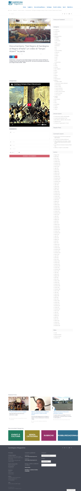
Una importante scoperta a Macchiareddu (61, 116)
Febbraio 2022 (57, 224)
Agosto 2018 (56, 291)
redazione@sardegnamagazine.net (31, 456)
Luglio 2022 (56, 216)
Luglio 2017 (56, 312)
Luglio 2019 (56, 272)
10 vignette (56, 29)
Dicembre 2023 (57, 193)
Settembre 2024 (57, 181)
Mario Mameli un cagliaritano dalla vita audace (62, 120)
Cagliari (29, 7)
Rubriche (69, 7)
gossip (55, 70)
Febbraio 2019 (56, 281)
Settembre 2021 (57, 233)
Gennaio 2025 (56, 175)
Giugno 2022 (56, 218)
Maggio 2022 (56, 219)
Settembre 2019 (57, 269)
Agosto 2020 (56, 254)
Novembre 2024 (57, 178)
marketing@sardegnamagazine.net (31, 460)
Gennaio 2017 (56, 322)
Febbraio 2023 (57, 204)
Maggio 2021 (56, 239)
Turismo (55, 109)
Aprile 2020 (56, 257)
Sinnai (56, 59)
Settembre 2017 (57, 309)
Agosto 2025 (56, 166)
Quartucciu (57, 52)
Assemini (56, 37)
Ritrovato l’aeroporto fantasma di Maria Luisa (63, 145)
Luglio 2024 (56, 184)
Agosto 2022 (56, 214)
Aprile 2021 (56, 241)
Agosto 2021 (56, 234)
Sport (64, 7)
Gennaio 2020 (56, 262)
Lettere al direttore (58, 88)
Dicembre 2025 (57, 161)
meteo (56, 97)
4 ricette (56, 33)
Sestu (56, 57)
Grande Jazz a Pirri (57, 121)
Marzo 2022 (56, 223)
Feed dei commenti (57, 336)
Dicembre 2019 (57, 264)
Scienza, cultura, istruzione (60, 91)
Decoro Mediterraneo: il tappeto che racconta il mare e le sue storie (40, 413)
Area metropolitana (39, 7)
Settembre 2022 (57, 213)
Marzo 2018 (56, 299)
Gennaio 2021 (56, 246)
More (27, 421)
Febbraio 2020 (57, 261)
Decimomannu (57, 40)
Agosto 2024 (56, 183)
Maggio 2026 (56, 155)
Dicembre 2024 (57, 176)
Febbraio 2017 (56, 320)
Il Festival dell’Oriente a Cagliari (17, 411)
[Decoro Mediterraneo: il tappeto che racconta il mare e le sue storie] (40, 403)
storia (55, 102)
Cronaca (55, 65)
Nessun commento (45, 54)
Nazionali (56, 75)
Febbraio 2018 (56, 300)
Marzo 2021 (56, 242)
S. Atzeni (11, 54)
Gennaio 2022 (56, 226)
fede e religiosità (57, 69)
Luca (55, 145)
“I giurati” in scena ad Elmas (63, 147)
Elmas (56, 42)
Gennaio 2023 (56, 206)
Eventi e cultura (57, 7)
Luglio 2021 (56, 236)
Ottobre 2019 (56, 267)
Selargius (56, 55)
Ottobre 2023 (56, 196)
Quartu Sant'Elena (58, 50)
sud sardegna (56, 104)
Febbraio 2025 (57, 173)
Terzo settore (57, 95)
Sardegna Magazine (16, 448)
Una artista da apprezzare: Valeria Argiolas (62, 137)
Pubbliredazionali (57, 79)
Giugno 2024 (56, 186)
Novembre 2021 (57, 229)
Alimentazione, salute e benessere (61, 83)
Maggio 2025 (56, 171)
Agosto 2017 (56, 310)
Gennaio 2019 (56, 282)
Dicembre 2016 (57, 324)
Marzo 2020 (56, 259)
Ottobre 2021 (56, 231)
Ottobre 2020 (57, 251)
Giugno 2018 (56, 294)
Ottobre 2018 (56, 287)
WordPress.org (57, 338)
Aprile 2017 (56, 317)
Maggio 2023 (56, 201)
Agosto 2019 (56, 271)
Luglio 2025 (56, 168)
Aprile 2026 (56, 156)
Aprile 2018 (56, 297)
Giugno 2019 (56, 274)
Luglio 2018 (56, 292)
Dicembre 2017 (57, 304)
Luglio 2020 (56, 256)
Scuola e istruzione (58, 93)
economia (56, 67)
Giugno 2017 (56, 314)
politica (55, 77)
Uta (56, 60)
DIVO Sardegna (58, 85)
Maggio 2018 (56, 295)
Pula (56, 49)
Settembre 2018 (57, 289)
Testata (55, 106)
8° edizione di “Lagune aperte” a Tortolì (61, 123)
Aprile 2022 (56, 221)
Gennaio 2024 (56, 191)
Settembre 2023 (57, 198)
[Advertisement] (29, 72)
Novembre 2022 (57, 209)
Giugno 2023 (56, 199)
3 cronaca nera (57, 31)
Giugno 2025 (56, 170)
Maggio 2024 (56, 188)
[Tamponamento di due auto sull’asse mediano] (62, 403)
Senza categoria (57, 99)
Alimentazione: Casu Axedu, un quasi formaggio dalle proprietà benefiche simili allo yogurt (62, 142)
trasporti (56, 107)
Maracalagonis (57, 44)
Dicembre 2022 (57, 208)
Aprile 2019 (56, 277)
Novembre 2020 (57, 249)
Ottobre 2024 (57, 179)
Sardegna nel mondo (59, 90)
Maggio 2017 (56, 315)
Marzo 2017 (56, 319)
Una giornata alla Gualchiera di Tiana (60, 118)
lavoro (55, 74)
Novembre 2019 (57, 266)
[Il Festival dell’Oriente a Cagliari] (18, 403)
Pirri (56, 47)
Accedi (55, 333)
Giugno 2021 (56, 237)
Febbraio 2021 (56, 244)
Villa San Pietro (58, 62)
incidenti (55, 72)
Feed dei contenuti (57, 334)
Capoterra (57, 39)
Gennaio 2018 (56, 302)
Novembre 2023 (57, 194)
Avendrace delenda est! (64, 139)
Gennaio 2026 (56, 160)
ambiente (56, 34)
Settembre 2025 (57, 165)
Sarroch (56, 54)
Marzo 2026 (56, 158)
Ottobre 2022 (57, 211)
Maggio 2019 (56, 276)
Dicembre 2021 (57, 228)
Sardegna (49, 7)
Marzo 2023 (56, 203)
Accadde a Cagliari (58, 81)
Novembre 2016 (57, 325)
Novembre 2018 (57, 286)
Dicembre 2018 (57, 284)
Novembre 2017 (57, 305)
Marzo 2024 (56, 189)
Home (24, 7)
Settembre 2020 (57, 252)
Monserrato (57, 45)
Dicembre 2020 (57, 247)
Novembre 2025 (57, 163)
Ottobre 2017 (56, 307)
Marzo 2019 (56, 279)
